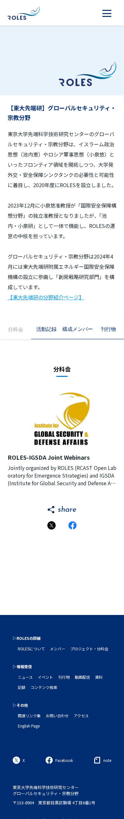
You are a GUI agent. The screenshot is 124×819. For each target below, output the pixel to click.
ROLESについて (31, 648)
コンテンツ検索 (44, 687)
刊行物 (64, 677)
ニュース (25, 677)
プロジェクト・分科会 (89, 648)
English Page (29, 725)
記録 (21, 687)
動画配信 (82, 677)
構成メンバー (77, 329)
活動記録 (46, 329)
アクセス (81, 715)
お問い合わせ (57, 715)
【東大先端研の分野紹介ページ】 (46, 297)
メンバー (57, 648)
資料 (99, 677)
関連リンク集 (29, 715)
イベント (45, 677)
